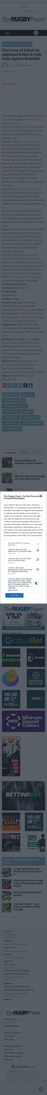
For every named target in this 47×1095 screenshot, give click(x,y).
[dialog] (23, 547)
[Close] (41, 496)
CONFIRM (14, 595)
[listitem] (23, 544)
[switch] (37, 550)
